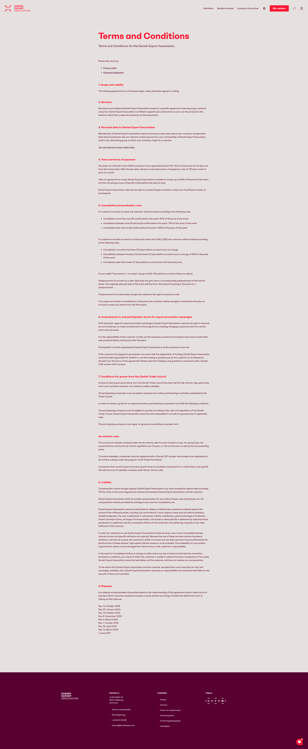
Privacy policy (110, 68)
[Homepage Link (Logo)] (17, 8)
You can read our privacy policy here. (116, 147)
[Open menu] (301, 8)
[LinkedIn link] (209, 701)
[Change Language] (264, 8)
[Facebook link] (215, 701)
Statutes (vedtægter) (113, 72)
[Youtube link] (222, 701)
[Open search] (294, 8)
